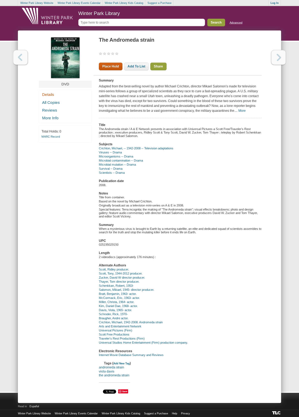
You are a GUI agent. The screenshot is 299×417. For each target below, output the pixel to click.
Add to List (136, 66)
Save (124, 391)
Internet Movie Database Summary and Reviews (131, 355)
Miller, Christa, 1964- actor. (116, 302)
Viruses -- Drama (110, 152)
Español (34, 406)
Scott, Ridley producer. (114, 269)
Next (278, 57)
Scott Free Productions (114, 334)
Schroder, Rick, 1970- (113, 314)
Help (174, 413)
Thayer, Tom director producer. (119, 281)
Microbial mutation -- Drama (117, 164)
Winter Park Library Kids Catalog (124, 2)
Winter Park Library (99, 13)
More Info (50, 118)
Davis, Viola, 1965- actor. (115, 310)
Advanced (236, 22)
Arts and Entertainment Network (120, 326)
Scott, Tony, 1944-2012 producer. (120, 273)
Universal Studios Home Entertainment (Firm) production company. (143, 342)
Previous (20, 57)
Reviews (49, 110)
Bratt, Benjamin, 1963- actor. (117, 293)
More (242, 110)
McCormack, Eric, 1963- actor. (119, 298)
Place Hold (110, 66)
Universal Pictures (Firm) (115, 330)
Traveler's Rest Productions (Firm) (122, 338)
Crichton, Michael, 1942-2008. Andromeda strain (131, 322)
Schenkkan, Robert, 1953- (116, 285)
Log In (275, 2)
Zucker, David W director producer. (122, 277)
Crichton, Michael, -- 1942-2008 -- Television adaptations (136, 148)
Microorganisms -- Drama (116, 156)
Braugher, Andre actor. (113, 318)
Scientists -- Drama (112, 172)
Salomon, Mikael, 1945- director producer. (126, 289)
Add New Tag (121, 363)
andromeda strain (111, 367)
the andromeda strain (114, 375)
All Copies (51, 102)
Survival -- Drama (110, 168)
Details (48, 94)
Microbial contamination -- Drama (121, 160)
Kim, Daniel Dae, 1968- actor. (118, 306)
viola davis (106, 371)
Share (158, 66)
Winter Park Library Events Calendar (79, 2)
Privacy (185, 413)
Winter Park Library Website (36, 2)
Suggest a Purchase (159, 2)
